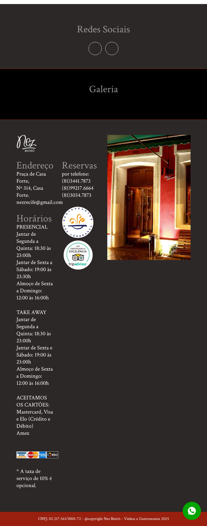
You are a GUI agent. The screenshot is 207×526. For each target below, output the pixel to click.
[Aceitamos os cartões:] (37, 456)
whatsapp (192, 511)
